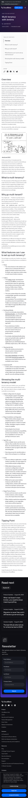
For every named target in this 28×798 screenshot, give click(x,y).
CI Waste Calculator (6, 766)
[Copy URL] (4, 71)
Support (4, 761)
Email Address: (8, 659)
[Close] (26, 774)
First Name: (7, 666)
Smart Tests (4, 722)
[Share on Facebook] (11, 71)
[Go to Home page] (6, 7)
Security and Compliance (8, 717)
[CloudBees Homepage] (6, 702)
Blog (3, 748)
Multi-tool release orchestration (9, 739)
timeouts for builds (17, 357)
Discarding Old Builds (11, 355)
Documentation (5, 758)
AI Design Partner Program (8, 751)
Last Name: (7, 674)
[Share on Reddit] (17, 71)
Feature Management (7, 719)
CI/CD (3, 714)
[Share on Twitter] (14, 71)
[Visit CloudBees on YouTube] (9, 705)
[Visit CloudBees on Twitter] (12, 705)
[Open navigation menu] (25, 7)
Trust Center (5, 753)
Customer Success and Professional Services (13, 763)
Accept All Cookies (14, 795)
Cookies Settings (14, 786)
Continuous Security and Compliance (11, 741)
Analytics (4, 727)
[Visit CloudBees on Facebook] (2, 705)
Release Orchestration (7, 724)
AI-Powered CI (5, 734)
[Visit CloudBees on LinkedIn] (15, 705)
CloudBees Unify (6, 712)
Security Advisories (6, 756)
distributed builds (10, 314)
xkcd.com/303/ (6, 157)
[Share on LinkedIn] (7, 71)
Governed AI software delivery (9, 736)
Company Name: (8, 681)
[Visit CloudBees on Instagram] (6, 705)
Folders (10, 279)
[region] (14, 785)
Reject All (14, 790)
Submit (14, 691)
